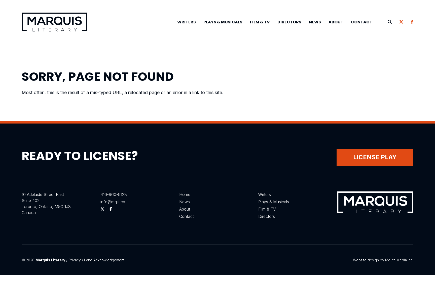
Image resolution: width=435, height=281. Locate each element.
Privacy (74, 260)
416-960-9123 (113, 194)
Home (184, 194)
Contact (361, 22)
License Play (375, 157)
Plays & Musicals (273, 201)
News (315, 22)
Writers (186, 22)
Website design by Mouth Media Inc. (383, 260)
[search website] (390, 22)
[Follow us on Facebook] (412, 22)
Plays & (222, 22)
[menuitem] (186, 22)
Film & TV (260, 22)
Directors (289, 22)
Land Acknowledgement (104, 260)
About (336, 22)
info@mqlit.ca (112, 201)
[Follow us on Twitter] (401, 22)
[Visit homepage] (54, 22)
